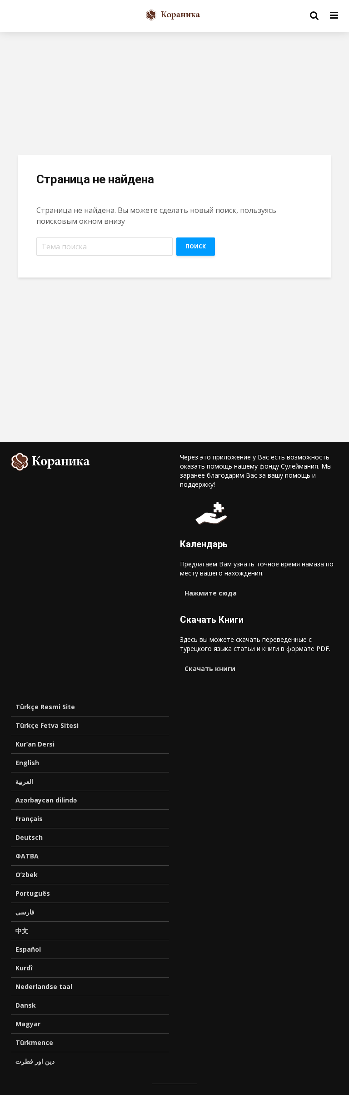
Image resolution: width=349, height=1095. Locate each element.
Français (29, 818)
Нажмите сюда (210, 593)
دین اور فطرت (35, 1061)
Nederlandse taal (43, 986)
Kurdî (23, 968)
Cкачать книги (209, 668)
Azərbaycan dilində (46, 800)
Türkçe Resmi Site (45, 706)
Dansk (25, 1005)
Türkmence (34, 1042)
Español (28, 949)
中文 (21, 930)
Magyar (27, 1023)
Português (32, 893)
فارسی (25, 912)
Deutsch (29, 837)
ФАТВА (27, 856)
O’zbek (26, 874)
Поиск (195, 246)
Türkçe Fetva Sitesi (47, 725)
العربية (24, 781)
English (27, 762)
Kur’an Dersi (35, 744)
